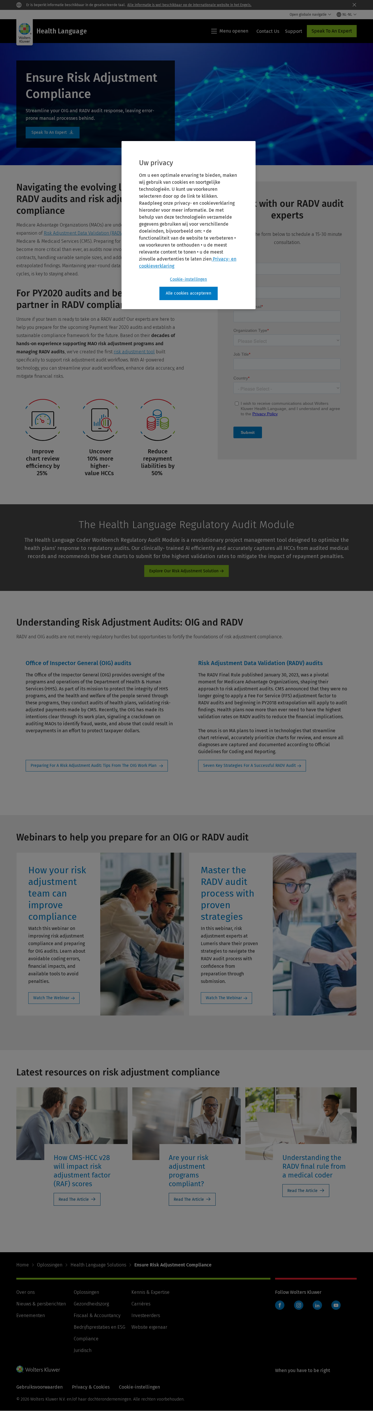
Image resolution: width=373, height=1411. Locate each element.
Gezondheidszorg (91, 1304)
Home (22, 1265)
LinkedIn (317, 1305)
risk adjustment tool (134, 351)
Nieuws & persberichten (41, 1304)
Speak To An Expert (332, 31)
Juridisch (83, 1350)
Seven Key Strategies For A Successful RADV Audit (249, 765)
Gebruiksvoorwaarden (39, 1387)
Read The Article (74, 1199)
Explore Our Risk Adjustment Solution (184, 571)
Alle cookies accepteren (189, 293)
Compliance (86, 1338)
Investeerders (145, 1315)
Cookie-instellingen (188, 279)
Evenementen (30, 1315)
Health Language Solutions (98, 1265)
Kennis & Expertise (150, 1292)
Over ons (25, 1292)
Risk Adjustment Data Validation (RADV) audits (91, 233)
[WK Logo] (38, 1369)
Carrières (140, 1304)
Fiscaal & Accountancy (97, 1315)
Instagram (298, 1305)
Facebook (279, 1305)
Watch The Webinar (51, 997)
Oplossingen (49, 1265)
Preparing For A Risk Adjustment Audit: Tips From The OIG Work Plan (94, 765)
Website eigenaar (149, 1327)
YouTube (336, 1305)
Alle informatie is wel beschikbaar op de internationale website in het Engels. (189, 5)
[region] (189, 225)
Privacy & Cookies (91, 1387)
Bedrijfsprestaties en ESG (99, 1327)
